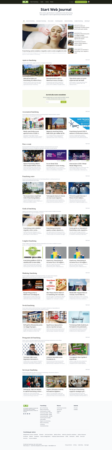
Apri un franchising (44, 407)
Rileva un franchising (44, 409)
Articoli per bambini (49, 434)
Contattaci (76, 409)
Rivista (51, 1)
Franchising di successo (61, 407)
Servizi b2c (25, 438)
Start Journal (59, 409)
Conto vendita (43, 419)
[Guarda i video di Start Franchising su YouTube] (29, 414)
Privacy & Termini (68, 445)
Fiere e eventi (50, 20)
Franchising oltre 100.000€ (45, 417)
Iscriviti (63, 101)
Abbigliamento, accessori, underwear (30, 434)
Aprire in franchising (30, 20)
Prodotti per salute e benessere (58, 436)
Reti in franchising (34, 1)
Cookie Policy (80, 445)
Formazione (25, 436)
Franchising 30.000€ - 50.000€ (46, 414)
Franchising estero (59, 20)
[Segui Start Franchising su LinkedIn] (27, 414)
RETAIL (67, 436)
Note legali (86, 445)
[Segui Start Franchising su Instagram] (23, 414)
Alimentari (41, 434)
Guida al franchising (69, 20)
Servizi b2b (82, 436)
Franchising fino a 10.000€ (45, 411)
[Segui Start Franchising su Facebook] (25, 414)
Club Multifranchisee (44, 425)
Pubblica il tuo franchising (81, 1)
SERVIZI (77, 436)
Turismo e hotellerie (33, 438)
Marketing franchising (89, 20)
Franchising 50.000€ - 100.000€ (46, 416)
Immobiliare (36, 436)
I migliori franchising (78, 20)
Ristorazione (72, 436)
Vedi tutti (88, 59)
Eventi (58, 412)
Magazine (59, 411)
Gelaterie (31, 436)
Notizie (47, 1)
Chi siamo (76, 407)
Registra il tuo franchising (45, 421)
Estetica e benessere (82, 434)
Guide (42, 1)
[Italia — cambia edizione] (89, 2)
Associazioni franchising (41, 20)
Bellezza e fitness (57, 434)
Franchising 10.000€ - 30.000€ (46, 412)
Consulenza (42, 424)
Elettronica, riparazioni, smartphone (69, 434)
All (23, 20)
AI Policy (75, 445)
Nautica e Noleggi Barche (45, 436)
